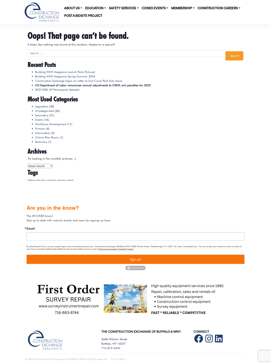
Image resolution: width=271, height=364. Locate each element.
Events (39, 119)
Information (42, 133)
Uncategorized (44, 111)
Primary (40, 128)
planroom (61, 180)
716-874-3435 (110, 348)
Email (31, 228)
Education (94, 8)
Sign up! (135, 259)
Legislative (41, 106)
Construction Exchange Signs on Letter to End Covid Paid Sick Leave (78, 81)
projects (70, 180)
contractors (51, 180)
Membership (181, 8)
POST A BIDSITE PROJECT (83, 16)
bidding (31, 180)
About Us (72, 8)
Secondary (41, 115)
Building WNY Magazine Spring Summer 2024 (65, 76)
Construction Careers (218, 8)
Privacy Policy (118, 359)
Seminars (41, 142)
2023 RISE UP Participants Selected (57, 89)
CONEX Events (154, 8)
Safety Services (122, 8)
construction (40, 180)
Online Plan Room (47, 137)
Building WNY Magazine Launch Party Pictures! (65, 72)
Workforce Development (50, 124)
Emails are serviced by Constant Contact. (116, 249)
